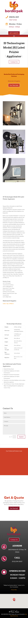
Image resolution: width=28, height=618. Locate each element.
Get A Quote (14, 33)
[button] (14, 599)
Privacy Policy (14, 589)
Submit (21, 437)
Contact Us (14, 62)
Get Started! (14, 508)
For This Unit (14, 85)
